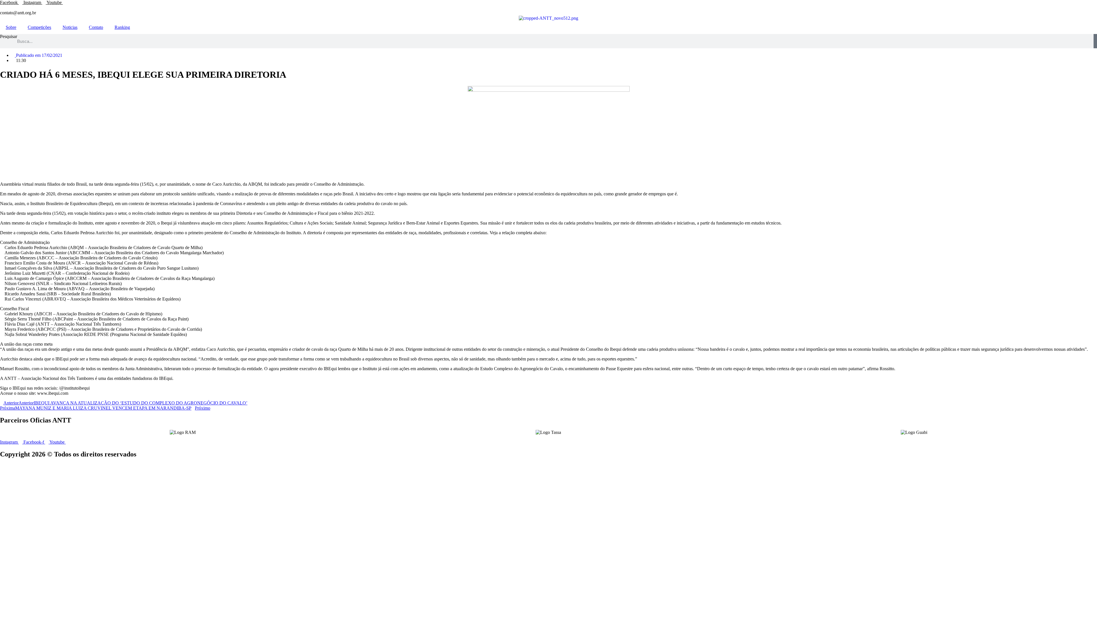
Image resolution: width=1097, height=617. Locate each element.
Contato (96, 27)
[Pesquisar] (1095, 41)
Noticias (70, 27)
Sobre (11, 27)
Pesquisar (8, 36)
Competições (39, 27)
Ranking (122, 27)
